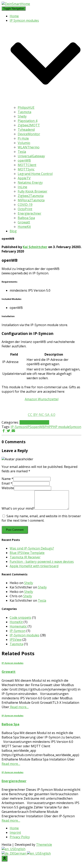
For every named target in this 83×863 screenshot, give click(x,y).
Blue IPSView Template (27, 553)
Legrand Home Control (35, 173)
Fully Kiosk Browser (32, 191)
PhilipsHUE (26, 107)
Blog (13, 231)
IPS (29, 427)
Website (8, 488)
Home (14, 16)
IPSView (16, 639)
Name (7, 479)
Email (7, 483)
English (19, 849)
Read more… (19, 707)
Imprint (15, 832)
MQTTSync (26, 169)
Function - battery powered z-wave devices (42, 561)
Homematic (18, 626)
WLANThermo (28, 147)
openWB (24, 160)
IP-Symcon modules (34, 422)
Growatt (24, 222)
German (20, 853)
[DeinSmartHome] (16, 4)
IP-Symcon (19, 427)
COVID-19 (25, 204)
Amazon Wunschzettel (41, 399)
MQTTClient (27, 165)
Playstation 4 (27, 121)
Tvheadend (26, 129)
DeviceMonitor (29, 134)
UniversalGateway (31, 156)
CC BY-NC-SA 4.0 (41, 414)
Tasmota (24, 112)
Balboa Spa (26, 218)
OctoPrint (25, 209)
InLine (22, 187)
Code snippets (20, 617)
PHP (48, 427)
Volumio (24, 143)
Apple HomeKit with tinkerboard (34, 566)
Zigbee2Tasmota (31, 196)
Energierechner (29, 213)
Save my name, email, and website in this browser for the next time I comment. (41, 518)
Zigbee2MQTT (29, 125)
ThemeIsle (44, 844)
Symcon (75, 427)
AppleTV (24, 178)
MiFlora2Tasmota (31, 200)
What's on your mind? (18, 508)
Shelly (22, 116)
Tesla (22, 151)
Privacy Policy (20, 837)
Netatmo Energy (30, 182)
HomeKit (24, 226)
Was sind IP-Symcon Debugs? (32, 548)
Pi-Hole (23, 138)
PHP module (60, 427)
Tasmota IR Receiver (25, 557)
